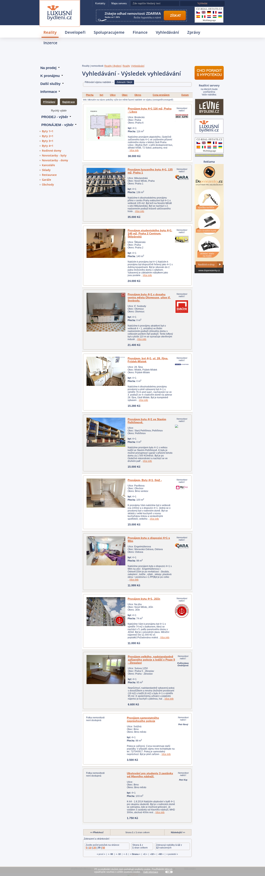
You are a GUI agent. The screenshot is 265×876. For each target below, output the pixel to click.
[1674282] (106, 611)
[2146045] (106, 312)
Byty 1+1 (47, 131)
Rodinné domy (51, 150)
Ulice (113, 95)
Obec (125, 95)
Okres (137, 95)
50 (103, 847)
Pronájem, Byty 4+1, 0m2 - (145, 480)
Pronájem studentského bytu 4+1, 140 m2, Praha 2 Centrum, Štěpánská (150, 233)
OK (169, 872)
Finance (140, 32)
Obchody (48, 184)
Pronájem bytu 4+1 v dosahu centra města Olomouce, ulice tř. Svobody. (149, 297)
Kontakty (100, 3)
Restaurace (49, 175)
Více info (134, 150)
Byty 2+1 (47, 136)
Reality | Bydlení (112, 66)
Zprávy (193, 32)
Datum (185, 95)
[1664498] (106, 493)
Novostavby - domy (55, 160)
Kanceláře (48, 165)
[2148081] (106, 371)
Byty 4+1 (47, 146)
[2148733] (106, 432)
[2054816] (106, 182)
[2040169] (106, 550)
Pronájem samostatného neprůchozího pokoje (143, 719)
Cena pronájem (161, 95)
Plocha (90, 95)
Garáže (46, 179)
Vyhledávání (167, 32)
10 (90, 847)
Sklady (46, 170)
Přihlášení (49, 102)
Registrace (68, 102)
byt (101, 95)
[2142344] (106, 124)
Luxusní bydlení (60, 5)
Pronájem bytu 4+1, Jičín (144, 598)
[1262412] (106, 243)
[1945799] (106, 669)
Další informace (150, 872)
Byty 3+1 (47, 141)
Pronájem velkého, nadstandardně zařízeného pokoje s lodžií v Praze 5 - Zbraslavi (151, 659)
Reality (50, 32)
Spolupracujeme (109, 32)
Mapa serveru (119, 3)
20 (94, 847)
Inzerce (50, 42)
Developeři (75, 32)
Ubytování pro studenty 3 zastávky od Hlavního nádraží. (150, 775)
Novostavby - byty (54, 155)
